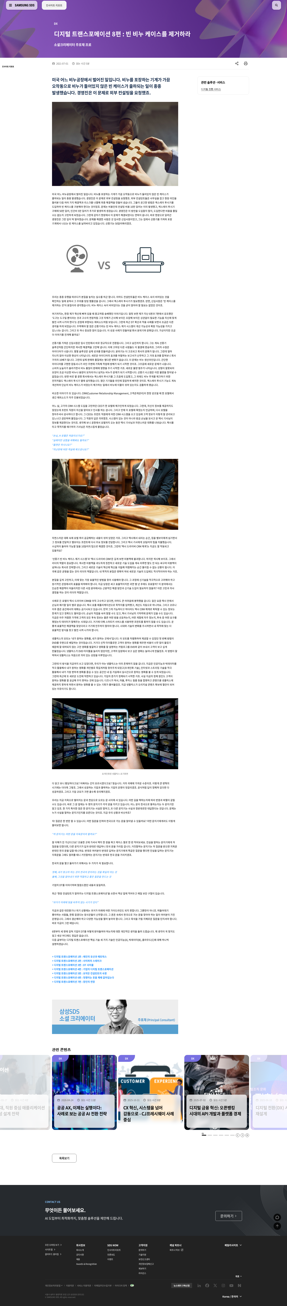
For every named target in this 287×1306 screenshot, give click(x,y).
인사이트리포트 (114, 1249)
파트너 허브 (175, 1249)
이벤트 (110, 1259)
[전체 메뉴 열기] (10, 5)
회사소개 (80, 1249)
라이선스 (142, 1273)
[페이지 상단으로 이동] (277, 1226)
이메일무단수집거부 (103, 1285)
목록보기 (64, 1158)
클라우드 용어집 (52, 1254)
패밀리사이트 (231, 1245)
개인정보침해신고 (146, 1263)
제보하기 (142, 1268)
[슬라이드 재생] (247, 1135)
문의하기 (142, 1249)
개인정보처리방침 (53, 1285)
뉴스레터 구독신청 (182, 1285)
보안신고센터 (144, 1259)
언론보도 (111, 1254)
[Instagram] (223, 1285)
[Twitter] (215, 1285)
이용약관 (70, 1285)
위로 (237, 1276)
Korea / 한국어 (230, 1296)
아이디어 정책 (121, 1285)
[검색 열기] (276, 5)
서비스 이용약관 (84, 1285)
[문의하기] (277, 1217)
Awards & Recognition (86, 1263)
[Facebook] (207, 1285)
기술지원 (142, 1254)
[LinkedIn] (199, 1285)
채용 (78, 1259)
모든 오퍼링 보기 (52, 1244)
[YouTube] (231, 1285)
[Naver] (239, 1285)
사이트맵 (49, 1249)
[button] (204, 1135)
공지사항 (80, 1254)
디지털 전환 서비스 (211, 89)
